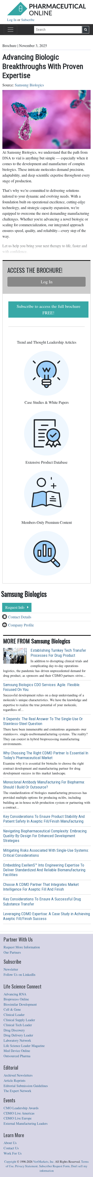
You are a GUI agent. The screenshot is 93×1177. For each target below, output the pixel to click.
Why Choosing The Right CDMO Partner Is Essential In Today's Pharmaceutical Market (45, 755)
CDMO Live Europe (17, 1118)
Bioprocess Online (16, 999)
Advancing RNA (15, 994)
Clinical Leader (14, 1014)
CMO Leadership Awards (21, 1108)
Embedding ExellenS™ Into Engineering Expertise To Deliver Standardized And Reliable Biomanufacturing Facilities (44, 870)
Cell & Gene (12, 1009)
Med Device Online (17, 1050)
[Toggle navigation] (10, 29)
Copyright (10, 1162)
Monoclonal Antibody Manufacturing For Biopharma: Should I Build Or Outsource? (44, 784)
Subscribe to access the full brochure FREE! (48, 309)
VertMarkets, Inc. (43, 1162)
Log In (12, 19)
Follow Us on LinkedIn (19, 974)
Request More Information (22, 947)
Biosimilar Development (20, 1004)
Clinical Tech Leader (18, 1025)
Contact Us (11, 1148)
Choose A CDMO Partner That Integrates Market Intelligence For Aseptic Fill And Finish (41, 887)
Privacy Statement (26, 1166)
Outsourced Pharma (17, 1056)
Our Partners (12, 952)
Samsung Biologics (29, 84)
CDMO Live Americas (19, 1113)
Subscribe (27, 19)
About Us (10, 1142)
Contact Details (19, 616)
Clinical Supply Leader (19, 1020)
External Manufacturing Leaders (26, 1123)
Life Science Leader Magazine (24, 1045)
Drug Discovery (14, 1030)
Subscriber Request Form (54, 1166)
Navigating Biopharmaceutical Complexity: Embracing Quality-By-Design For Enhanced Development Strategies (45, 836)
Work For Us (13, 1153)
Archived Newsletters (18, 1075)
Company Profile (21, 624)
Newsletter (11, 969)
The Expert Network (17, 1090)
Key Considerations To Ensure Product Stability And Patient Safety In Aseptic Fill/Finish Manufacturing (44, 819)
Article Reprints (15, 1080)
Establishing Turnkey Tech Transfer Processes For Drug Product (58, 652)
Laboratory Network (17, 1040)
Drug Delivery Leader (18, 1035)
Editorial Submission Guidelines (26, 1085)
